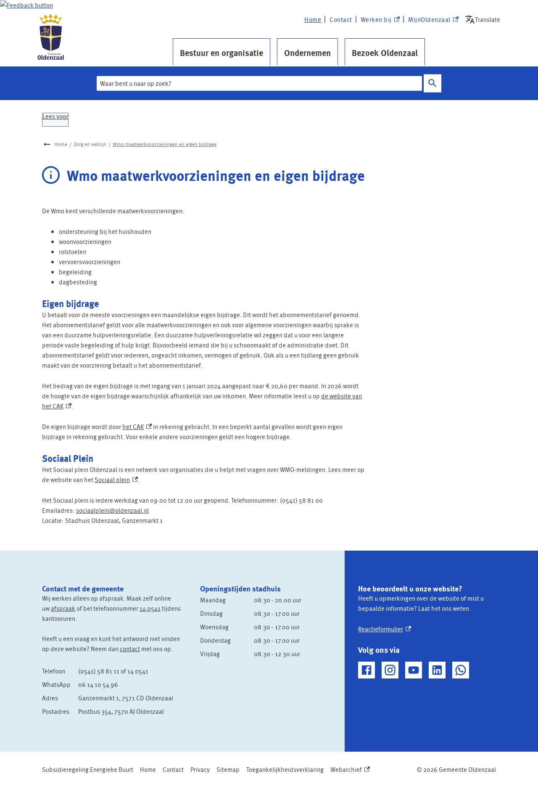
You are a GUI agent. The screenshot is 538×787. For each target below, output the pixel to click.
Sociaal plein (116, 479)
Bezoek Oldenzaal (385, 52)
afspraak (63, 608)
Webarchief (348, 769)
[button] (26, 5)
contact (130, 648)
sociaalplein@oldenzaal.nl (112, 510)
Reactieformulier (384, 628)
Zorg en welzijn (90, 144)
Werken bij (380, 20)
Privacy (200, 769)
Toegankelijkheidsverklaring (285, 769)
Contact (341, 19)
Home (312, 19)
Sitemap (228, 769)
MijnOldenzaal (429, 20)
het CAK (137, 426)
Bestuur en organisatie (221, 52)
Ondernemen (307, 52)
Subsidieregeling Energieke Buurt (87, 769)
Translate (484, 19)
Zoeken (432, 83)
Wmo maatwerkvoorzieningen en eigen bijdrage (164, 144)
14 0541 (150, 608)
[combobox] (259, 83)
